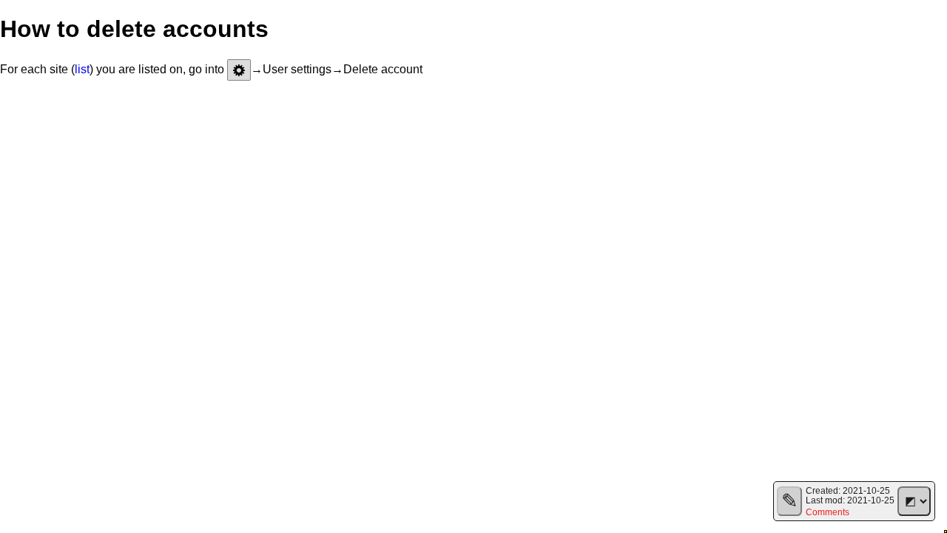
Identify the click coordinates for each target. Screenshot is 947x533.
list (82, 69)
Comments (827, 512)
